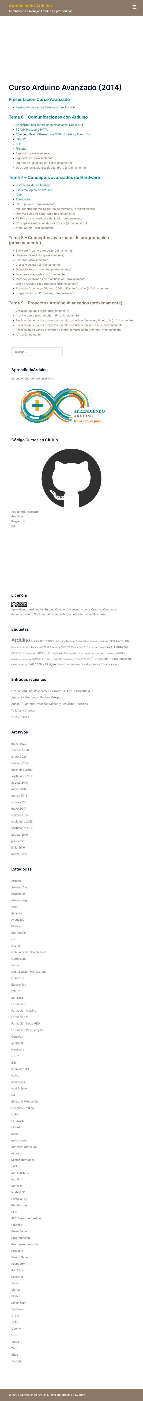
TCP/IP (66, 664)
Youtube (113, 664)
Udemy (16, 1328)
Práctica (24, 664)
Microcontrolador (22, 1160)
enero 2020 (19, 756)
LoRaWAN (119, 653)
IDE (20, 653)
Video (89, 664)
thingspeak (75, 664)
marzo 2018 (19, 795)
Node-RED (58, 659)
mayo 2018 (18, 789)
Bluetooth (17, 926)
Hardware (121, 647)
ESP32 (112, 641)
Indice (41, 652)
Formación (18, 1004)
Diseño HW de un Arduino (33, 185)
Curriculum (18, 958)
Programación (121, 659)
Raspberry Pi (38, 664)
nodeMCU (68, 659)
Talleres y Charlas (23, 710)
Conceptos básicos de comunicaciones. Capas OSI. (50, 125)
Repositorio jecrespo (25, 511)
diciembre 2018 (21, 769)
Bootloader (23, 199)
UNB (83, 664)
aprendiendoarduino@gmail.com (32, 378)
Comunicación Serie (99, 641)
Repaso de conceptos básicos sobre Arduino (45, 107)
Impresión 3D (20, 1069)
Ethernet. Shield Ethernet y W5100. (39, 134)
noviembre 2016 (22, 821)
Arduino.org (19, 900)
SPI (18, 144)
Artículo (50, 641)
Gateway (17, 1036)
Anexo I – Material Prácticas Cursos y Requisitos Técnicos (49, 704)
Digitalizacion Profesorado (29, 971)
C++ (14, 939)
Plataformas (19, 1205)
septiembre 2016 (22, 828)
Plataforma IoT (82, 659)
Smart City (18, 1302)
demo (15, 965)
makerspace (25, 659)
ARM (14, 906)
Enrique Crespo (54, 609)
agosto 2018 (19, 782)
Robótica (17, 1270)
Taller (59, 664)
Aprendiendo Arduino (30, 5)
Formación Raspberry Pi (99, 647)
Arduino (20, 640)
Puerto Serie (19, 1257)
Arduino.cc (18, 893)
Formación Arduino (20, 647)
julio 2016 (17, 841)
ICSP (19, 194)
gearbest (17, 1043)
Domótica (17, 978)
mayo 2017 (18, 808)
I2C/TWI (21, 139)
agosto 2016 (19, 834)
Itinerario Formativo (64, 653)
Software (17, 1309)
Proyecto (17, 1250)
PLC (14, 1212)
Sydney (80, 1394)
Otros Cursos (20, 717)
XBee (14, 1354)
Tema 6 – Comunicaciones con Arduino (48, 117)
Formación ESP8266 (60, 647)
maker (15, 1134)
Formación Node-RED (25, 1023)
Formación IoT (78, 647)
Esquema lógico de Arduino (34, 190)
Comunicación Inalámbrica (28, 952)
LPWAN (16, 1127)
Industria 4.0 (19, 1082)
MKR (14, 1166)
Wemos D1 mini (100, 664)
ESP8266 (122, 641)
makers (15, 659)
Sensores (17, 1276)
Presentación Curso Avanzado (39, 99)
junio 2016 (18, 847)
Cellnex (86, 641)
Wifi (13, 1348)
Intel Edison (19, 1088)
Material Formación (24, 1147)
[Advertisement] (71, 42)
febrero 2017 (19, 815)
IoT (13, 526)
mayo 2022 (19, 743)
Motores (16, 1186)
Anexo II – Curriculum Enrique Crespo (36, 697)
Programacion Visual (25, 1244)
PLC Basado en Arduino (27, 1218)
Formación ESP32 (40, 647)
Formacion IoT (20, 1017)
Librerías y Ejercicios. (76, 134)
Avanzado (60, 641)
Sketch (15, 1296)
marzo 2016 (19, 854)
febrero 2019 (19, 763)
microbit (16, 1153)
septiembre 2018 (22, 776)
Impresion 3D (29, 653)
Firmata (21, 148)
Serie (14, 1283)
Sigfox (52, 664)
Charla (15, 945)
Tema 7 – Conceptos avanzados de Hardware (54, 177)
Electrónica (18, 984)
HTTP (14, 653)
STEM (15, 1315)
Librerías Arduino (85, 653)
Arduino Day (38, 641)
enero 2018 (18, 802)
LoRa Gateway (106, 653)
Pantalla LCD (19, 1199)
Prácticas (17, 516)
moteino (48, 659)
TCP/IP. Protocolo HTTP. (32, 129)
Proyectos (18, 521)
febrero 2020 (20, 750)
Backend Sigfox (74, 641)
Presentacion (101, 659)
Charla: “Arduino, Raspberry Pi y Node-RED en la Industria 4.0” (52, 691)
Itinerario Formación (24, 1101)
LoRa (97, 653)
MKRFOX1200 (38, 659)
